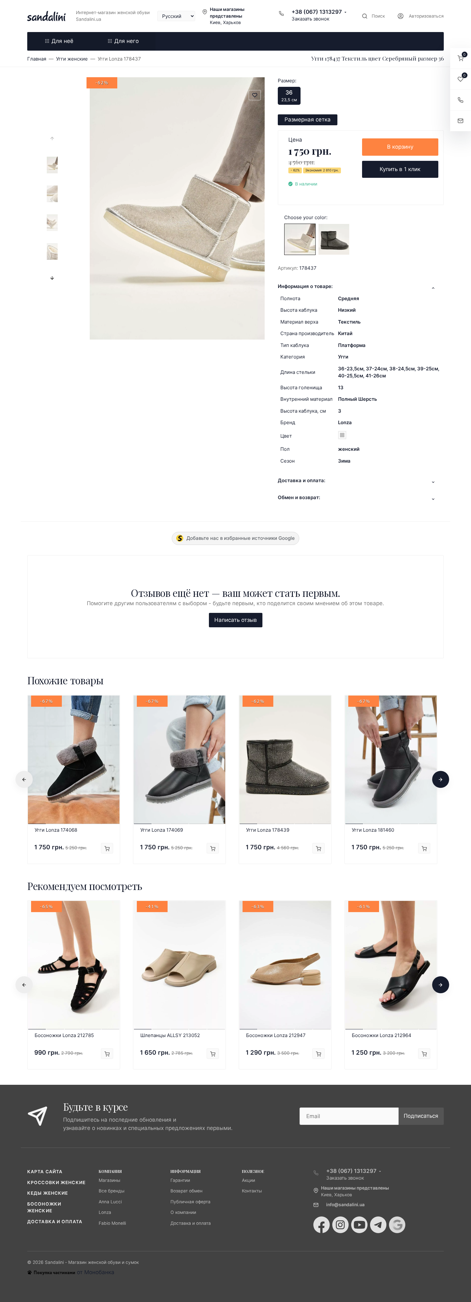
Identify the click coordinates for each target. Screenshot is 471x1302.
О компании (183, 1212)
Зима (344, 461)
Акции (248, 1180)
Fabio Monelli (112, 1223)
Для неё (62, 41)
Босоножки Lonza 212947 (276, 1035)
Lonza (345, 422)
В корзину (400, 147)
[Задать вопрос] (460, 121)
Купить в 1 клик (400, 169)
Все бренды (111, 1190)
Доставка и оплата (54, 1221)
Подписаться (421, 1116)
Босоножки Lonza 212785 (64, 1035)
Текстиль (349, 322)
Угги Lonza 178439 (267, 830)
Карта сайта (44, 1171)
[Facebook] (321, 1224)
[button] (460, 58)
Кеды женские (47, 1193)
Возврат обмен (186, 1190)
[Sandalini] (46, 16)
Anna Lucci (110, 1201)
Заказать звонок (310, 19)
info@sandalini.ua (345, 1204)
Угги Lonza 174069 (161, 830)
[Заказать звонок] (460, 100)
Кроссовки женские (56, 1182)
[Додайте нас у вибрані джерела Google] (397, 1224)
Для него (126, 41)
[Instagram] (340, 1224)
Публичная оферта (190, 1201)
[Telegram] (378, 1224)
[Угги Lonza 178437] (300, 239)
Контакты (252, 1190)
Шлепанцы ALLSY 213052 (170, 1035)
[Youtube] (359, 1224)
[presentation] (52, 138)
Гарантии (180, 1180)
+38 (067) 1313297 (317, 12)
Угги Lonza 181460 (373, 830)
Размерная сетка (308, 119)
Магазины (109, 1180)
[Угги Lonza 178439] (333, 239)
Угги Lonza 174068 (56, 830)
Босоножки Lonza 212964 (381, 1035)
